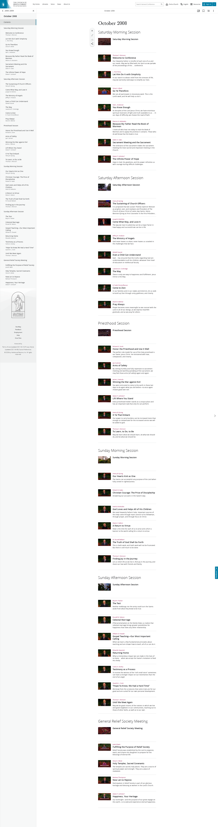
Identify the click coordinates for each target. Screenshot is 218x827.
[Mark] (92, 35)
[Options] (213, 10)
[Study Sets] (198, 10)
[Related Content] (208, 10)
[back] (3, 11)
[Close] (92, 31)
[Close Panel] (33, 11)
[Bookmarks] (203, 10)
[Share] (92, 44)
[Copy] (92, 40)
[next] (215, 416)
